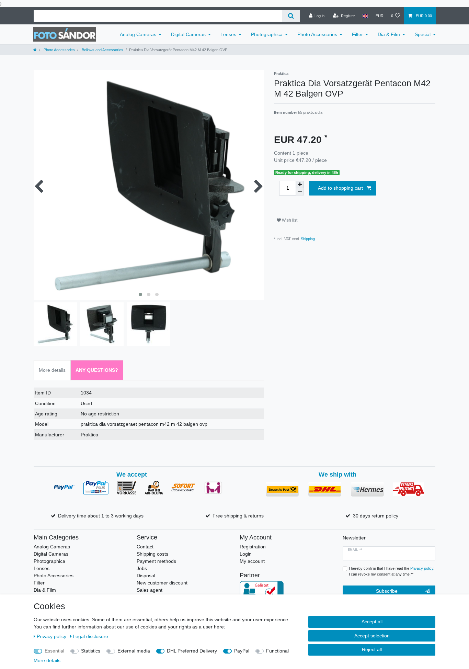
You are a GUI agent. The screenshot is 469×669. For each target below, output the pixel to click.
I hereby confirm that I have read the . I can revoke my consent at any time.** (391, 571)
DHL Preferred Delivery (192, 651)
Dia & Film (389, 34)
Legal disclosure (90, 636)
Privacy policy (52, 636)
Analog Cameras (138, 34)
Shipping (308, 239)
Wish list (289, 220)
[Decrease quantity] (300, 192)
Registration (253, 546)
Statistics (90, 651)
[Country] (365, 15)
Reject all (372, 649)
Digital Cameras (188, 34)
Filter (357, 34)
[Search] (291, 16)
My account (252, 561)
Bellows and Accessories (102, 50)
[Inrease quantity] (300, 184)
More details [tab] (52, 370)
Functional (277, 651)
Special (423, 34)
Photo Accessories (317, 34)
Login (246, 554)
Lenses (228, 34)
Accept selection (372, 635)
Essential (54, 651)
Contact (145, 546)
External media (133, 651)
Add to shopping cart (340, 188)
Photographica (267, 34)
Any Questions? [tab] (97, 370)
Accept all (372, 621)
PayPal (241, 651)
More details (47, 660)
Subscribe (387, 591)
